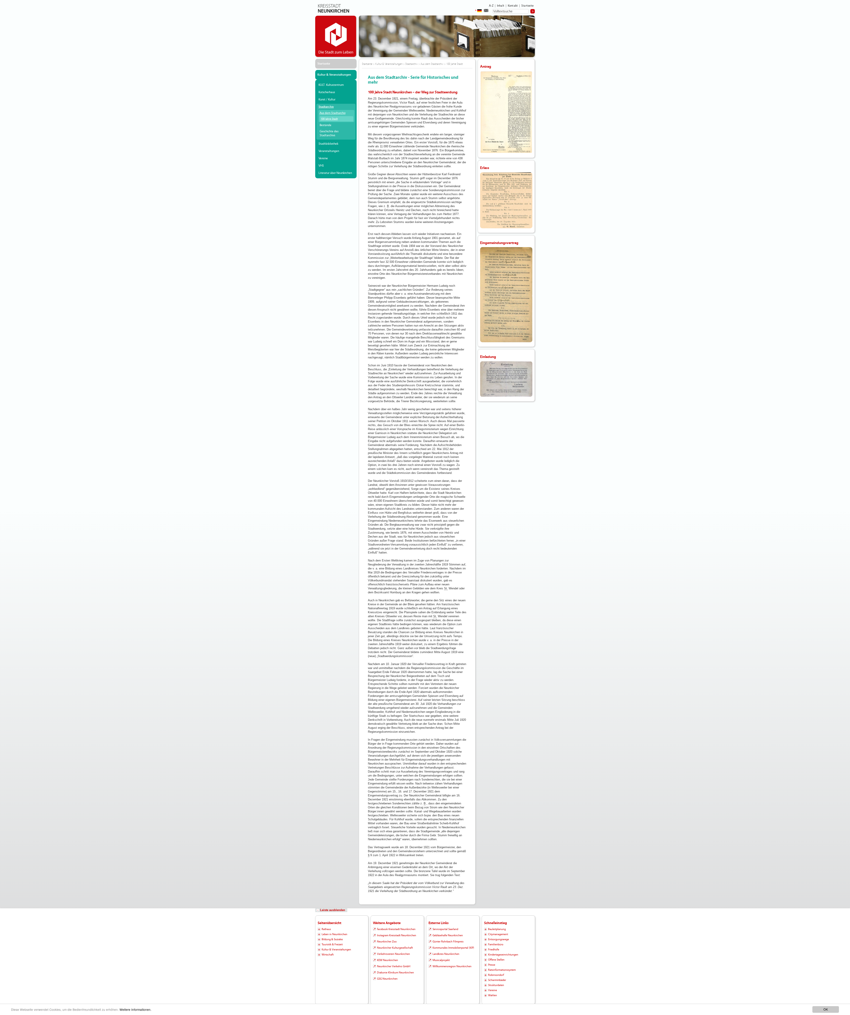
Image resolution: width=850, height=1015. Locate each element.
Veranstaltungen (329, 151)
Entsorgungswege (498, 939)
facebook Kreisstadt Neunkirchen (396, 929)
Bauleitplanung (497, 929)
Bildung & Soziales (332, 939)
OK (825, 1009)
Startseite (527, 6)
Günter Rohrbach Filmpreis (448, 941)
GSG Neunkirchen (387, 978)
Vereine (323, 158)
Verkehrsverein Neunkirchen (393, 953)
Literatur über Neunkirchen (335, 173)
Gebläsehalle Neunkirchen (448, 935)
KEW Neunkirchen (387, 960)
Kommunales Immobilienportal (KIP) (453, 947)
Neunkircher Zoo (387, 941)
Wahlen (492, 995)
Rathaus (326, 929)
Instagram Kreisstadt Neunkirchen (396, 935)
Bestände (325, 125)
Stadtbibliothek (328, 144)
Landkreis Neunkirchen (446, 953)
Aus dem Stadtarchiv (333, 113)
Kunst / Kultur (327, 99)
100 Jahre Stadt (329, 118)
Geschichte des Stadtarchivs (329, 133)
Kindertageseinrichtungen (503, 954)
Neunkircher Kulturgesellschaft (395, 947)
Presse (491, 964)
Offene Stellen (496, 959)
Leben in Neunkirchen (334, 934)
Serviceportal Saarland (445, 929)
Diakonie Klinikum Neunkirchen (395, 972)
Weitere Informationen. (135, 1009)
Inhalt (500, 6)
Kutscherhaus (327, 92)
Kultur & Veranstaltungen (334, 75)
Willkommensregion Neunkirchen (452, 966)
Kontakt (513, 6)
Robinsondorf (496, 975)
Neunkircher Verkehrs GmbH (393, 966)
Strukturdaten (496, 985)
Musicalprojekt (441, 960)
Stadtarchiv (326, 107)
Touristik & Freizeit (332, 944)
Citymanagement (498, 934)
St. (446, 588)
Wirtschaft (328, 954)
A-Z (491, 6)
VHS (321, 165)
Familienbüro (495, 944)
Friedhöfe (493, 949)
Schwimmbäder (497, 980)
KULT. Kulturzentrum (331, 85)
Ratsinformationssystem (502, 969)
